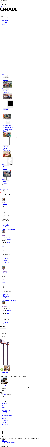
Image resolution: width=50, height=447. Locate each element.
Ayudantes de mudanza (10, 164)
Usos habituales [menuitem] (5, 110)
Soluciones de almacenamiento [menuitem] (6, 150)
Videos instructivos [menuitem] (5, 90)
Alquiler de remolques (4, 412)
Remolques (4, 333)
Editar (1, 188)
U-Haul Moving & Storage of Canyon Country (9, 229)
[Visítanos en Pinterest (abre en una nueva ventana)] (2, 433)
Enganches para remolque (6, 260)
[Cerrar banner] (0, 1)
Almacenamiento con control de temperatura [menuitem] (8, 126)
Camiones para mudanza (6, 225)
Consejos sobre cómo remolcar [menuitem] (6, 91)
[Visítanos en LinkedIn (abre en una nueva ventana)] (2, 434)
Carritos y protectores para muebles (6, 413)
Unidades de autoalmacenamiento (6, 414)
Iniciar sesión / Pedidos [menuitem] (4, 22)
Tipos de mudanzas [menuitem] (5, 168)
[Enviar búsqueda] (7, 17)
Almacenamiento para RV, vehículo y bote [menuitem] (8, 127)
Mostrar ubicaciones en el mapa (4, 189)
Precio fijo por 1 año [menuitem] (4, 19)
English (3, 399)
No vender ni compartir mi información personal (7, 443)
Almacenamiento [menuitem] (4, 123)
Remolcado (3, 88)
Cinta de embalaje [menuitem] (5, 149)
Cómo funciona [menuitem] (5, 167)
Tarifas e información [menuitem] (5, 109)
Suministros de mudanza (6, 227)
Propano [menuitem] (3, 179)
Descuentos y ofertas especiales (5, 424)
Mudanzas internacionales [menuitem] (6, 111)
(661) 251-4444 (5, 236)
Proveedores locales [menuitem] (5, 166)
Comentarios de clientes (4, 407)
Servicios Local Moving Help (4, 385)
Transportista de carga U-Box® (5, 429)
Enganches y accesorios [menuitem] (6, 92)
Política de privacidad (4, 441)
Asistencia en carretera (4, 403)
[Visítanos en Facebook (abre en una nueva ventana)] (2, 431)
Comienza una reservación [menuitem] (6, 78)
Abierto (1, 5)
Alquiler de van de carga (4, 411)
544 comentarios (9, 310)
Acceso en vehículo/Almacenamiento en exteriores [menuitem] (9, 128)
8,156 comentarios (9, 278)
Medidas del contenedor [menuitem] (6, 113)
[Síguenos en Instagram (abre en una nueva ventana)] (2, 432)
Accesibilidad (3, 406)
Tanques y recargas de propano (5, 422)
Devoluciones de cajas (5, 336)
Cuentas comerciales (4, 418)
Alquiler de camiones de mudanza (6, 410)
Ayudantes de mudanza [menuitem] (4, 164)
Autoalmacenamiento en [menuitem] (7, 125)
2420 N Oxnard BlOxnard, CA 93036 (4, 202)
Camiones (4, 331)
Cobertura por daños (4, 421)
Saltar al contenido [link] (2, 6)
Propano (5, 179)
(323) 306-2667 (5, 307)
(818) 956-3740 (5, 272)
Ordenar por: (1, 194)
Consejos (3, 405)
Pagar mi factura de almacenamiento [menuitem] (7, 129)
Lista (3, 190)
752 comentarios (9, 206)
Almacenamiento (8, 123)
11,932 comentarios (9, 239)
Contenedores (10, 107)
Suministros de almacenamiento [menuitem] (7, 131)
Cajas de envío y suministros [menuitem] (6, 147)
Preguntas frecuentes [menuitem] (5, 80)
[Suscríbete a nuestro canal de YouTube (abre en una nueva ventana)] (2, 436)
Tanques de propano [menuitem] (5, 183)
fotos (4, 233)
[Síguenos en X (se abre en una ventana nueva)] (2, 435)
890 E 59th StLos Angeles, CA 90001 (4, 306)
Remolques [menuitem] (3, 76)
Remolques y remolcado (6, 295)
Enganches (4, 335)
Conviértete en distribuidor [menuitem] (5, 20)
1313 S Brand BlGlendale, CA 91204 (4, 271)
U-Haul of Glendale (5, 265)
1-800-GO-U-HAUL (4, 394)
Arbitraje (3, 440)
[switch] (25, 191)
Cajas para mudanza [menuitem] (5, 146)
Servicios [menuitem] (5, 169)
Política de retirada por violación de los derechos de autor (8, 442)
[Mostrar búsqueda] (2, 16)
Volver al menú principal (6, 77)
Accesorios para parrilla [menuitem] (6, 181)
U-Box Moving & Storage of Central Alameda (9, 300)
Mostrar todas (3, 246)
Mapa (4, 191)
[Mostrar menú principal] (1, 7)
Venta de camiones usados (5, 420)
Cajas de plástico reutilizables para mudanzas (7, 415)
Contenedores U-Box (5, 224)
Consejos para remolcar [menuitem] (6, 79)
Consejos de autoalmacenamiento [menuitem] (7, 130)
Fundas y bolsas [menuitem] (5, 148)
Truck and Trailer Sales (6, 226)
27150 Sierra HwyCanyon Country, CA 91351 (5, 235)
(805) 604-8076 (5, 204)
